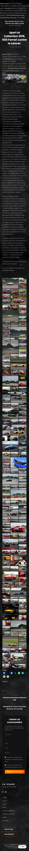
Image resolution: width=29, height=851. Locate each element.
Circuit (5, 690)
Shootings (5, 820)
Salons (4, 804)
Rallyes (4, 807)
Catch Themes (17, 847)
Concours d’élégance (8, 811)
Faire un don (8, 829)
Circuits (4, 801)
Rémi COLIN (18, 47)
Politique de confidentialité (17, 846)
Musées (4, 817)
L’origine (4, 797)
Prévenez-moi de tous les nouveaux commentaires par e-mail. (14, 759)
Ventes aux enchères (8, 814)
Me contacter (9, 834)
